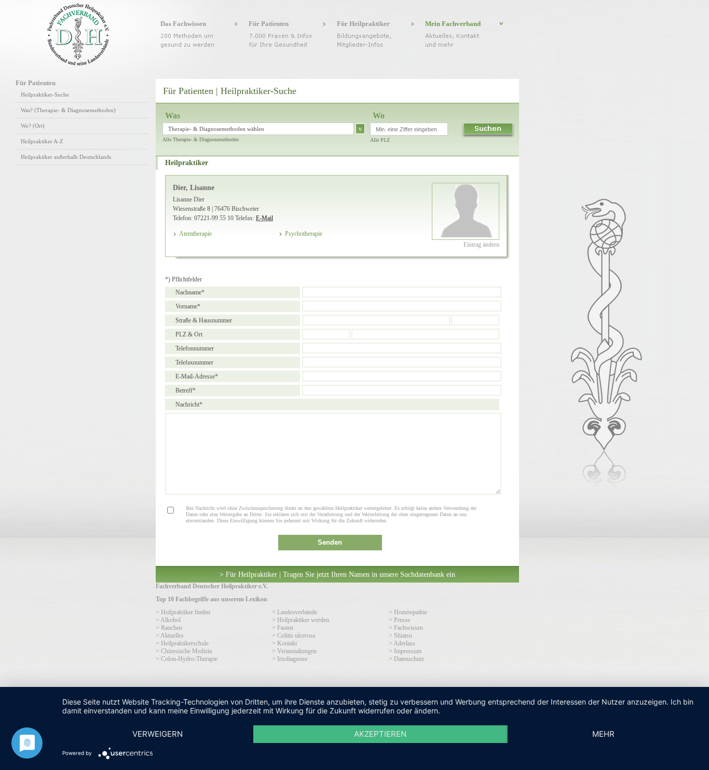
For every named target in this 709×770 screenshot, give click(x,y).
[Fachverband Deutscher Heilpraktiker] (78, 63)
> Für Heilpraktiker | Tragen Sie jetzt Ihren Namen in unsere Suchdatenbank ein (337, 574)
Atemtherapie (195, 233)
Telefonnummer (194, 348)
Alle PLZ (380, 140)
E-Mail (264, 218)
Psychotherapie (303, 233)
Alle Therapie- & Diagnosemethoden (200, 139)
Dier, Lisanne (193, 187)
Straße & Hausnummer (203, 320)
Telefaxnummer (194, 362)
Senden (330, 542)
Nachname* (189, 292)
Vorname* (187, 306)
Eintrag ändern (481, 244)
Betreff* (185, 390)
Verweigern (157, 734)
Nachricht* (188, 404)
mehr (603, 734)
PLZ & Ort (188, 334)
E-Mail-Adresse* (196, 376)
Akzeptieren (380, 734)
